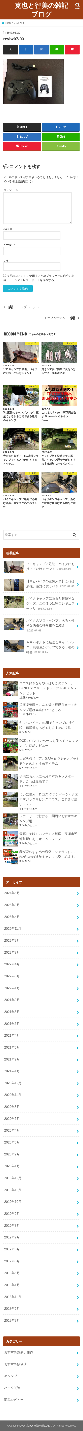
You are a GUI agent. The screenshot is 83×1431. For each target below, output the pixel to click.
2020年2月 (12, 1154)
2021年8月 (12, 1012)
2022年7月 (12, 952)
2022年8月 (12, 940)
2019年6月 (12, 1249)
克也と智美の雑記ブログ (41, 9)
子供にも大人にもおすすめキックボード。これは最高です (46, 778)
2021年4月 (12, 1035)
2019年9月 (12, 1213)
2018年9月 (12, 1308)
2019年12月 (13, 1178)
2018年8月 (12, 1320)
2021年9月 (12, 1000)
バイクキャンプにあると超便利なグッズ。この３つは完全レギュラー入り (50, 603)
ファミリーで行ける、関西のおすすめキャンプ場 (48, 818)
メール (9, 244)
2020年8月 (12, 1106)
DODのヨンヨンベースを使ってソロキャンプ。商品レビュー (48, 743)
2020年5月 (12, 1118)
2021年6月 (12, 1023)
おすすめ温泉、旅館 (18, 1352)
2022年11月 (12, 928)
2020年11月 (12, 1095)
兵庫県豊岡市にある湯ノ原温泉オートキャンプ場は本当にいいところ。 (48, 707)
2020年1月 (12, 1166)
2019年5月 (12, 1261)
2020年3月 (12, 1142)
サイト (7, 260)
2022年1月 (12, 988)
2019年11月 (12, 1190)
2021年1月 (12, 1071)
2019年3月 (12, 1273)
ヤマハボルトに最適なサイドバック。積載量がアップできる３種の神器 (50, 647)
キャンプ (10, 1376)
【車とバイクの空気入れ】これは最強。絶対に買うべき (50, 583)
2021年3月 (12, 1047)
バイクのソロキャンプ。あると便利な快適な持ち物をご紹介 (50, 625)
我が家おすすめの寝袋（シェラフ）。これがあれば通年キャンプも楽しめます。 (48, 854)
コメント (10, 190)
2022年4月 (12, 964)
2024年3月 (12, 893)
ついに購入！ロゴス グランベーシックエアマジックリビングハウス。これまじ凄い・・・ (48, 799)
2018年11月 (12, 1297)
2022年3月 (12, 976)
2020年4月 (12, 1130)
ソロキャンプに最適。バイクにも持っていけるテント (50, 566)
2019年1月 (12, 1285)
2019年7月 (12, 1237)
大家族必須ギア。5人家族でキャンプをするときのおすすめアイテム (49, 761)
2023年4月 (12, 917)
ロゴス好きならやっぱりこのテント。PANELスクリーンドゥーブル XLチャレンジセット (48, 688)
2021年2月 (12, 1059)
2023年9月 (12, 905)
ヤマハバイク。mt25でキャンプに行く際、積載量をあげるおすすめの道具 (47, 725)
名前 (7, 229)
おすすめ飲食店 (15, 1364)
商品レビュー (14, 1399)
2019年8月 (12, 1225)
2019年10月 (13, 1201)
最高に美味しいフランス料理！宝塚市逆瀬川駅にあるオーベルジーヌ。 (48, 836)
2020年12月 (13, 1083)
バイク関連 (12, 1387)
